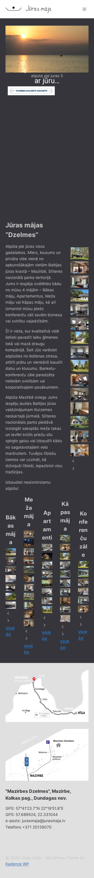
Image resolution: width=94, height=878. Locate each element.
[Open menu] (84, 9)
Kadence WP (17, 864)
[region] (47, 123)
